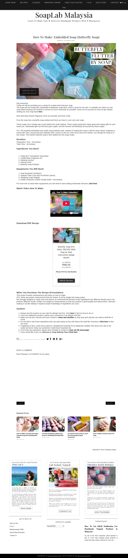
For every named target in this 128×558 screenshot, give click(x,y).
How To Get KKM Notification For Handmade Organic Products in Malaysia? (101, 529)
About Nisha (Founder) (17, 532)
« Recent (20, 403)
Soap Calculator (73, 2)
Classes (36, 2)
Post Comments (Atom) (108, 449)
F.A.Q (89, 2)
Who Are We (14, 523)
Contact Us (116, 2)
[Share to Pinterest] (54, 339)
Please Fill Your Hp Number (66, 272)
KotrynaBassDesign (83, 555)
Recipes (24, 2)
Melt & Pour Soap (25, 339)
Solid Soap (36, 339)
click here (93, 184)
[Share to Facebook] (51, 339)
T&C (64, 7)
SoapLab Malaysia (64, 14)
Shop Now (11, 2)
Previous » (110, 403)
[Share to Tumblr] (57, 339)
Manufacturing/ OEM (16, 529)
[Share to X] (47, 339)
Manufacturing (52, 2)
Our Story (101, 2)
